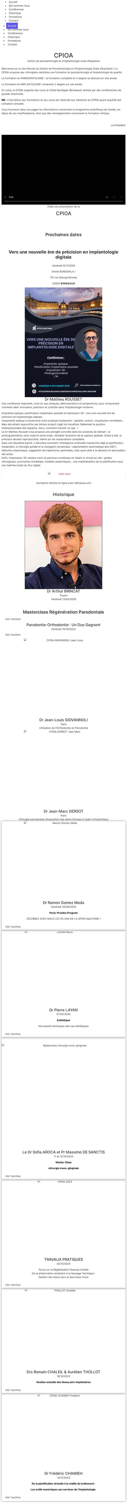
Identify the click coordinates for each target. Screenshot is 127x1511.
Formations (14, 40)
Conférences (15, 33)
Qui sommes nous (18, 29)
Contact (13, 20)
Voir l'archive (12, 619)
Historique (14, 36)
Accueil (12, 25)
